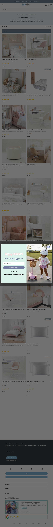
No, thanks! (14, 271)
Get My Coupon (13, 267)
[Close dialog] (48, 247)
